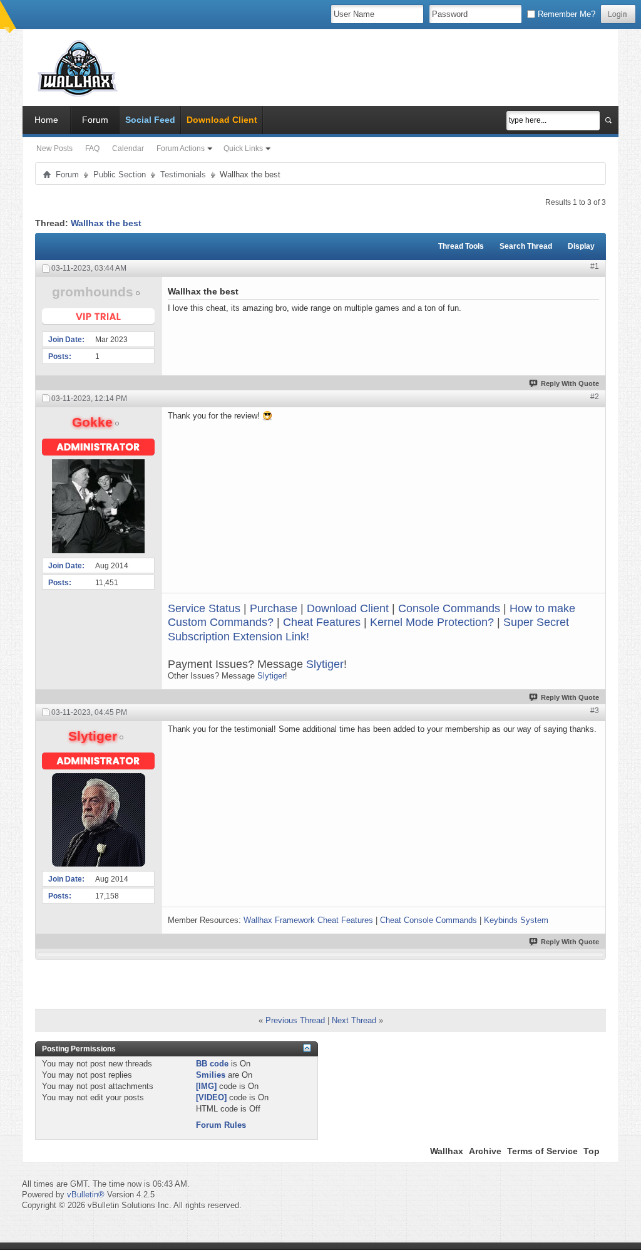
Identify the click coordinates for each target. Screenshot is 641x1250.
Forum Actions (180, 148)
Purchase (273, 608)
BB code (212, 1063)
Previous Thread (295, 1020)
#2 (594, 396)
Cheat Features (322, 622)
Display (581, 246)
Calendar (128, 148)
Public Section (119, 174)
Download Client (348, 608)
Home (46, 120)
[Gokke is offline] (98, 506)
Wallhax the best (106, 223)
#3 (594, 710)
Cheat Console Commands (428, 920)
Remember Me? (565, 14)
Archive (485, 1151)
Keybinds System (516, 920)
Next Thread (354, 1020)
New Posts (54, 148)
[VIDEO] (211, 1097)
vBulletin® (86, 1194)
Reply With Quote (570, 383)
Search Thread (526, 246)
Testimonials (183, 174)
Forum (95, 120)
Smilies (210, 1075)
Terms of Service (542, 1151)
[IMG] (206, 1086)
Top (591, 1151)
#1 (594, 266)
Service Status (204, 608)
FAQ (92, 148)
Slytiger (325, 664)
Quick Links (243, 148)
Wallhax (446, 1151)
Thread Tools (461, 246)
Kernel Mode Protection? (432, 622)
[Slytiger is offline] (98, 820)
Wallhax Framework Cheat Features (308, 920)
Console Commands (449, 608)
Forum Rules (221, 1125)
